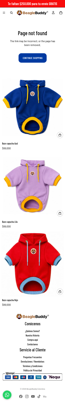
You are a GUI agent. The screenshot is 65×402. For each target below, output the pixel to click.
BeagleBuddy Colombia (36, 389)
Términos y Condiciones (32, 365)
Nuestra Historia (32, 335)
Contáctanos (32, 344)
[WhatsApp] (7, 395)
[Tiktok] (39, 396)
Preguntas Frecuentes (32, 357)
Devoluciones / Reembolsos (32, 361)
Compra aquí (32, 339)
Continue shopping (32, 58)
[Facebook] (21, 396)
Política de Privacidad (32, 370)
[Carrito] (61, 13)
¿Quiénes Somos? (32, 330)
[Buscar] (11, 13)
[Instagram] (27, 396)
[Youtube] (33, 396)
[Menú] (4, 13)
